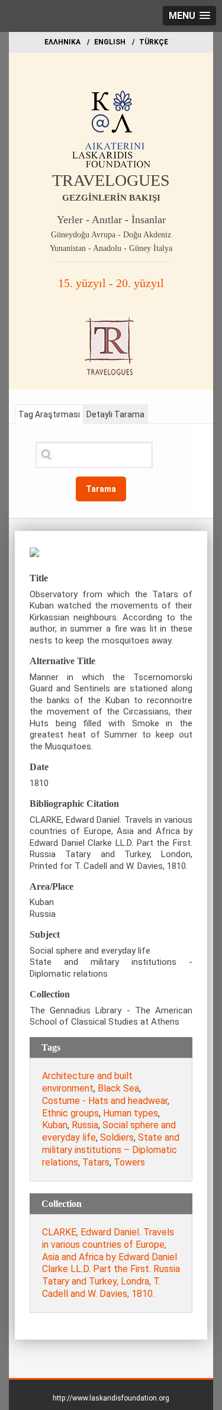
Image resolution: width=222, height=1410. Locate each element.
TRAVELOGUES (111, 180)
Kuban (54, 1125)
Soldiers (117, 1137)
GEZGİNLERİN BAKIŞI (111, 197)
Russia (85, 1125)
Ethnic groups (70, 1113)
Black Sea (118, 1088)
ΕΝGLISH (110, 42)
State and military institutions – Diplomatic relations (110, 1150)
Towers (129, 1162)
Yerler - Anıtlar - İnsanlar (111, 220)
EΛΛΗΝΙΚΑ (62, 42)
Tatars (96, 1162)
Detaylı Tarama (115, 414)
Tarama (101, 489)
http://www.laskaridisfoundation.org (111, 1398)
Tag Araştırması (49, 414)
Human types (130, 1113)
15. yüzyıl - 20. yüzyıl (111, 282)
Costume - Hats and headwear (105, 1100)
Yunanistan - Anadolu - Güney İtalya (111, 248)
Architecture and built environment (87, 1082)
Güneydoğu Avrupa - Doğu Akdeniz (111, 234)
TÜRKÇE (153, 42)
